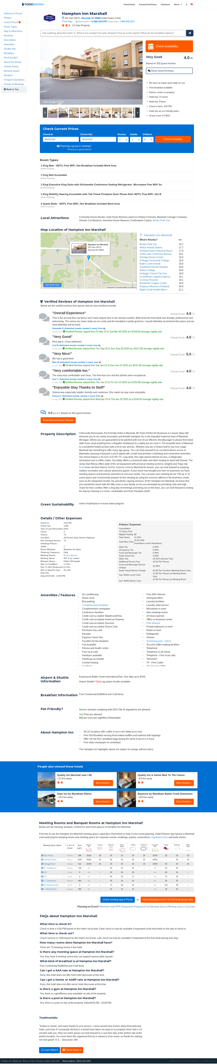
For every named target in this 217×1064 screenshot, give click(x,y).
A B (44, 872)
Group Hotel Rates (148, 4)
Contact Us (6, 1061)
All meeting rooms (51, 885)
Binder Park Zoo (161, 220)
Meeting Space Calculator (181, 906)
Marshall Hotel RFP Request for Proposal (121, 906)
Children (147, 134)
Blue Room (48, 855)
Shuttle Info (10, 48)
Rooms (122, 134)
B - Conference (49, 868)
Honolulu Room (50, 860)
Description (10, 40)
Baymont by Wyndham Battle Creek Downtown (165, 793)
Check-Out (86, 134)
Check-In (48, 134)
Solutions (165, 4)
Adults (133, 134)
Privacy (40, 1061)
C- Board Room (50, 889)
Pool (81, 467)
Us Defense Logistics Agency (155, 276)
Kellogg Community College (154, 260)
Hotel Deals (129, 4)
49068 (98, 18)
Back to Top (12, 89)
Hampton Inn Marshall (158, 235)
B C (45, 876)
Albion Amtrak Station (151, 247)
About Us (17, 1061)
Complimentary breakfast (95, 605)
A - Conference (49, 881)
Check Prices (11, 22)
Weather (8, 75)
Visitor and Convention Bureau (156, 254)
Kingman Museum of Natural (154, 286)
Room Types (10, 26)
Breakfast (9, 53)
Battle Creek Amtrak (150, 263)
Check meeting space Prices (118, 899)
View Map (67, 21)
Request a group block (79, 149)
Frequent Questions (14, 79)
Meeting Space (12, 71)
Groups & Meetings (14, 84)
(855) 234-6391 (83, 1061)
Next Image (133, 72)
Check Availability (173, 139)
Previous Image (49, 72)
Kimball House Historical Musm (156, 250)
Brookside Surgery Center (153, 283)
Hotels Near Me (51, 1061)
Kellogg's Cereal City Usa (153, 273)
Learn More (50, 1050)
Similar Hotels (11, 66)
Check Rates (72, 1050)
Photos (7, 17)
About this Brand (12, 62)
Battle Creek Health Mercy (153, 289)
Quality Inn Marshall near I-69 (74, 775)
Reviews (8, 35)
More (177, 4)
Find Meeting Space (155, 906)
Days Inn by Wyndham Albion (74, 793)
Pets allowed (153, 623)
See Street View (52, 285)
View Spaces (71, 555)
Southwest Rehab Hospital (154, 267)
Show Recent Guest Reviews (58, 420)
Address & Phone (13, 13)
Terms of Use (28, 1061)
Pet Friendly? (11, 57)
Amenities (9, 44)
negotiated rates (159, 837)
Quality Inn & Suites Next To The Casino (161, 775)
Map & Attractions (13, 31)
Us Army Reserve (149, 280)
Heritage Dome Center (151, 257)
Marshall (85, 18)
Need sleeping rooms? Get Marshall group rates (168, 899)
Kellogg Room (49, 864)
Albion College (147, 270)
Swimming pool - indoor (158, 641)
